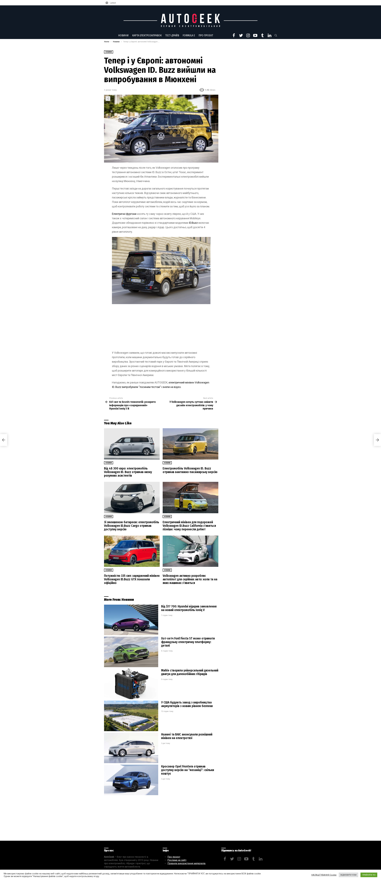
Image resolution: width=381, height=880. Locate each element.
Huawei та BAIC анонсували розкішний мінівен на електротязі (186, 736)
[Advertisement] (161, 328)
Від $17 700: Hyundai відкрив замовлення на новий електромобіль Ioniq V (189, 608)
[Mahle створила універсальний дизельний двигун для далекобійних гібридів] (131, 684)
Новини (123, 35)
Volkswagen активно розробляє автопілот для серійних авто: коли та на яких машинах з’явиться (190, 579)
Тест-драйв (172, 35)
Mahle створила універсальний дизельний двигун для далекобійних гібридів (189, 672)
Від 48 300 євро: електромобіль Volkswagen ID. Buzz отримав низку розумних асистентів (128, 472)
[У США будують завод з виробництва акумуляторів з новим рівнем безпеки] (131, 716)
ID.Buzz (193, 222)
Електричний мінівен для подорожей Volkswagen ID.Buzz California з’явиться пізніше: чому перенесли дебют (189, 525)
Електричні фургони (124, 213)
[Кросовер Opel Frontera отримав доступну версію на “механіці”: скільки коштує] (131, 780)
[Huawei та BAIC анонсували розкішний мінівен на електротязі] (131, 748)
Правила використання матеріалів (186, 863)
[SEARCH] (276, 35)
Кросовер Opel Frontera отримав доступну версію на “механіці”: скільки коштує (187, 770)
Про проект (206, 35)
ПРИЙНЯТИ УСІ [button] (368, 875)
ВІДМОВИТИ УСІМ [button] (348, 875)
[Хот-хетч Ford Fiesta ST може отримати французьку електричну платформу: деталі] (131, 652)
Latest (113, 3)
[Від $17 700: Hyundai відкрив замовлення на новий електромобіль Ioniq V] (131, 620)
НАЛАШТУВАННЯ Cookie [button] (324, 875)
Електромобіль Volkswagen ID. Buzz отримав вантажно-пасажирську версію (190, 470)
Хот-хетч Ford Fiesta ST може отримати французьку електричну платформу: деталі (188, 641)
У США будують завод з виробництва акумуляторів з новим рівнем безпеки (187, 704)
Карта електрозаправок (147, 35)
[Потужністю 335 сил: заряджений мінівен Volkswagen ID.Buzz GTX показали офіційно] (132, 551)
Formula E (189, 35)
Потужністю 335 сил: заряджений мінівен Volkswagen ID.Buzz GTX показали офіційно (132, 579)
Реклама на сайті (176, 860)
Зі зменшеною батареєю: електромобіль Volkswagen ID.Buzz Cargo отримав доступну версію (131, 525)
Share (108, 98)
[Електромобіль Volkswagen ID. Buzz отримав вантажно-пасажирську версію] (190, 444)
